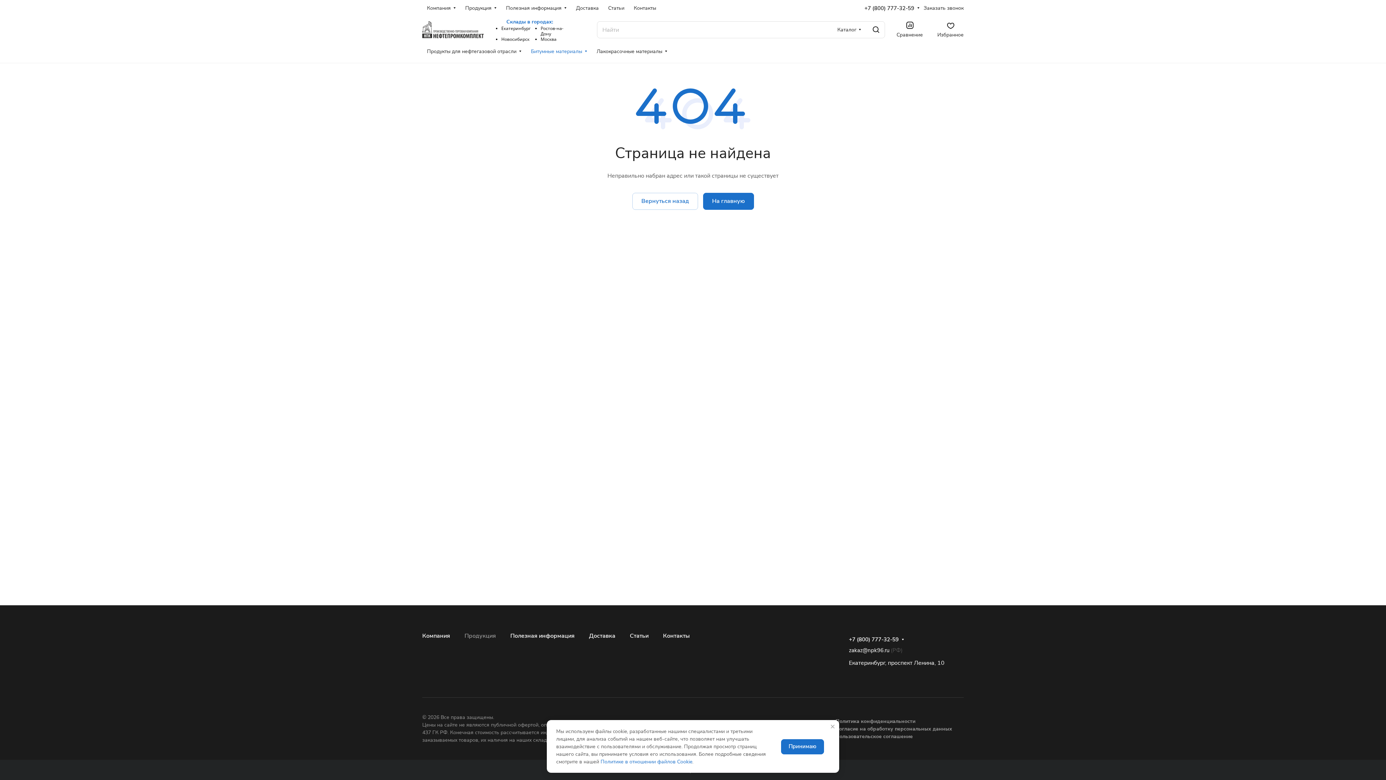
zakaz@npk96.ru (869, 650)
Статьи (639, 636)
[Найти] (876, 29)
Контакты (676, 636)
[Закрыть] (832, 726)
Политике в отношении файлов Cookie (646, 761)
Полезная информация (542, 636)
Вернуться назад (665, 201)
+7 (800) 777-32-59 (889, 8)
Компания (436, 636)
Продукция (480, 636)
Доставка (602, 636)
